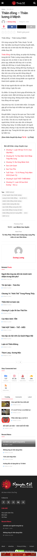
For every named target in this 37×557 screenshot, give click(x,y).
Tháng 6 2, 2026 (8, 466)
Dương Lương (12, 22)
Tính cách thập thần (9, 457)
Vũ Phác (4, 517)
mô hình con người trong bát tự (14, 442)
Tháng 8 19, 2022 (6, 304)
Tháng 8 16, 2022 (6, 296)
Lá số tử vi (23, 198)
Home (3, 9)
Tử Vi (24, 137)
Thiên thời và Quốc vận (10, 302)
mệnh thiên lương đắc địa (11, 204)
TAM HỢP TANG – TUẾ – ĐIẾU (13, 327)
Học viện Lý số (10, 551)
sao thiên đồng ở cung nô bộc (12, 210)
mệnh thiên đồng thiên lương (12, 201)
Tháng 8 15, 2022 (6, 287)
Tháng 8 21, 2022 (24, 22)
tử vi (25, 213)
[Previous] (16, 362)
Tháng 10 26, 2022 (7, 279)
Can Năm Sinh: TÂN (9, 319)
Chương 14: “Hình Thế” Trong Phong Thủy (18, 293)
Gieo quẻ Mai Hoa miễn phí (20, 402)
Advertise (11, 546)
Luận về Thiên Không (10, 344)
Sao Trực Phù (11, 169)
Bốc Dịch (4, 515)
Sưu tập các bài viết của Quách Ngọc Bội (17, 336)
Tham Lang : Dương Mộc (11, 353)
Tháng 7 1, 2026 (8, 444)
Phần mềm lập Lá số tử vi (19, 418)
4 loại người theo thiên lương (12, 195)
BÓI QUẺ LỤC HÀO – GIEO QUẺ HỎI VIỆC (16, 426)
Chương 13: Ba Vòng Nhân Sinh (17, 162)
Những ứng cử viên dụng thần (12, 450)
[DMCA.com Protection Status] (24, 551)
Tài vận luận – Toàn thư (11, 285)
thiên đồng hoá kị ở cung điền (12, 213)
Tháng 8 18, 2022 (6, 321)
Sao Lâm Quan (11, 166)
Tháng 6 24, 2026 (8, 459)
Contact (31, 546)
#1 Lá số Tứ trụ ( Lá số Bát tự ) (21, 410)
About (3, 546)
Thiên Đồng (6, 55)
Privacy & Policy (21, 546)
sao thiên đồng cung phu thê (12, 207)
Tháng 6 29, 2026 (8, 452)
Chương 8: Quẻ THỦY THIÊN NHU (18, 179)
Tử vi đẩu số (10, 9)
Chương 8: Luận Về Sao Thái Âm (14, 310)
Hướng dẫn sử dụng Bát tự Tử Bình (14, 463)
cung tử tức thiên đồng (10, 198)
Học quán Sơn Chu (7, 513)
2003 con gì (10, 192)
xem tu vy (6, 216)
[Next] (20, 362)
